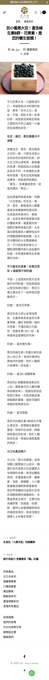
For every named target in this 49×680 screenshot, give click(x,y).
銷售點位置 (9, 632)
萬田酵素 (8, 591)
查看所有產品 (11, 606)
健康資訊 (32, 50)
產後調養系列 (11, 601)
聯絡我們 (8, 637)
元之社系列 (9, 577)
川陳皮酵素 (9, 587)
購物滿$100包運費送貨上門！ (24, 2)
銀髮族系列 (9, 596)
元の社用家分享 (12, 627)
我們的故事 (9, 622)
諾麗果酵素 (9, 581)
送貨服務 (8, 617)
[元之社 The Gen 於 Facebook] (24, 656)
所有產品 (8, 572)
